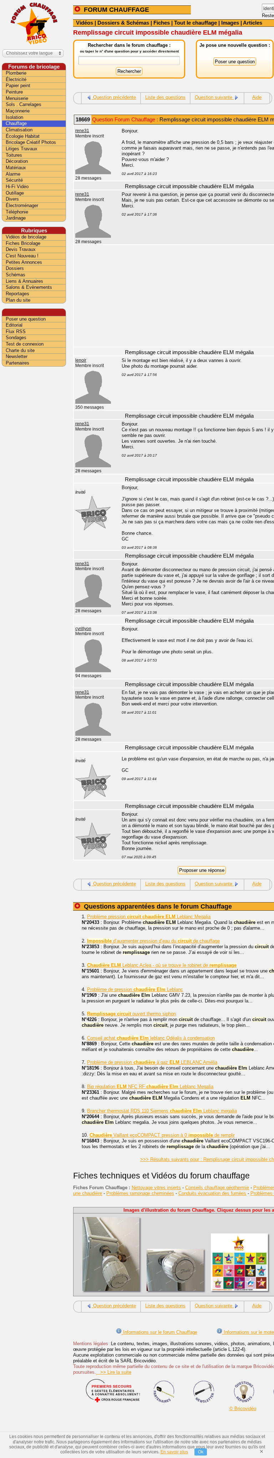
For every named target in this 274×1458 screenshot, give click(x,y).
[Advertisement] (34, 481)
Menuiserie (17, 98)
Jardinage (16, 218)
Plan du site (18, 300)
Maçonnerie (18, 111)
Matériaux (16, 167)
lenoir (80, 360)
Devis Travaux (21, 249)
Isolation (14, 117)
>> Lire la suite (113, 1372)
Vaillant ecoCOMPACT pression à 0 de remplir (162, 1135)
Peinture (14, 92)
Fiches (161, 23)
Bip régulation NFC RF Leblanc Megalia (150, 1086)
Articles (252, 23)
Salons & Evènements (29, 287)
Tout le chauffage (195, 23)
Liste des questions (165, 97)
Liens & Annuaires (24, 281)
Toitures (14, 155)
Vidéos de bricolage (26, 237)
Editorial (14, 325)
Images (230, 23)
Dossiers (15, 268)
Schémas (15, 274)
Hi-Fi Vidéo (17, 186)
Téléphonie (17, 212)
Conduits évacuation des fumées (212, 1193)
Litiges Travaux (21, 148)
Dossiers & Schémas (123, 23)
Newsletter (16, 356)
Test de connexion (25, 344)
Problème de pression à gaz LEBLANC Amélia (152, 1062)
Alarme (13, 174)
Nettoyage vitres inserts (156, 1187)
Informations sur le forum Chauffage (159, 1332)
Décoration (17, 161)
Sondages (16, 337)
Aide (257, 97)
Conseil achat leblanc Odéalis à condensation (151, 1038)
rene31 (82, 131)
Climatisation (19, 129)
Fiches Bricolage (23, 243)
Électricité (16, 79)
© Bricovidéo (242, 1408)
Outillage (15, 193)
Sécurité (14, 180)
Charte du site (20, 350)
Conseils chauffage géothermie (217, 1187)
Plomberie (16, 73)
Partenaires (17, 363)
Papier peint (18, 85)
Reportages (17, 293)
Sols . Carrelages (23, 104)
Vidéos (84, 23)
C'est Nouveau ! (22, 255)
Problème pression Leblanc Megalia (148, 916)
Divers (12, 199)
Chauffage (16, 123)
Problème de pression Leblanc (135, 989)
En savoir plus (174, 1452)
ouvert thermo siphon (131, 1013)
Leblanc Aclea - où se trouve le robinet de (162, 965)
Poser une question (26, 319)
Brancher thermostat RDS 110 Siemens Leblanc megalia (162, 1110)
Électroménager (22, 205)
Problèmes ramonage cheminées (140, 1193)
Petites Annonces (24, 262)
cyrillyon (83, 629)
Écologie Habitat (23, 136)
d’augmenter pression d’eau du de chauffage (153, 941)
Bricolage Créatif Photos (31, 142)
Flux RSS (16, 331)
